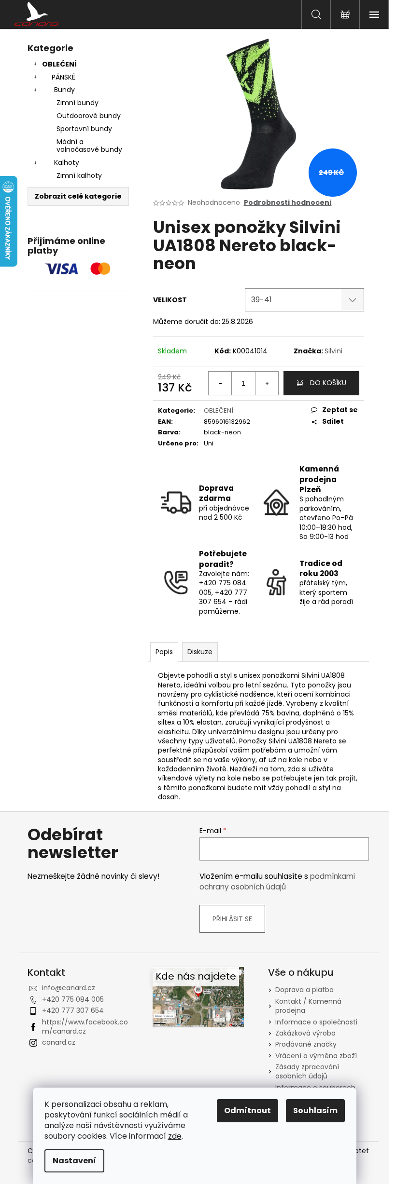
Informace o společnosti (316, 1022)
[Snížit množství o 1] (220, 383)
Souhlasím (315, 1110)
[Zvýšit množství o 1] (266, 383)
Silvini (333, 351)
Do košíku (328, 383)
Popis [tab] (164, 652)
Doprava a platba (304, 990)
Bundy (64, 89)
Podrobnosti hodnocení (288, 202)
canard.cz (58, 1042)
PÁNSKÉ (63, 77)
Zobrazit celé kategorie (78, 196)
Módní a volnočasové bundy (89, 146)
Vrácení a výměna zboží (316, 1056)
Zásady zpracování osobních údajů (307, 1071)
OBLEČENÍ (59, 64)
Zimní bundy (78, 103)
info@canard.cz (68, 988)
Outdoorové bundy (89, 116)
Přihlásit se (232, 919)
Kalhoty (66, 162)
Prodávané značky (306, 1044)
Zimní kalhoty (79, 175)
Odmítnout (247, 1110)
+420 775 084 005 (73, 999)
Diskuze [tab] (199, 652)
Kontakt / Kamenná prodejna (308, 1005)
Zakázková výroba (305, 1033)
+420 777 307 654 (73, 1010)
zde (175, 1136)
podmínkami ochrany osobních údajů (277, 881)
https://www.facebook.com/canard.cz (85, 1026)
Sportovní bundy (84, 129)
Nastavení (74, 1160)
